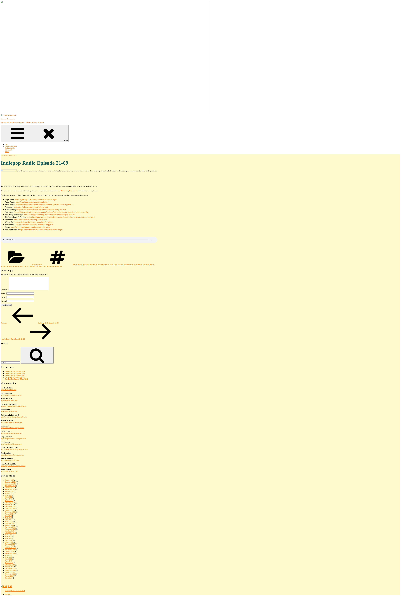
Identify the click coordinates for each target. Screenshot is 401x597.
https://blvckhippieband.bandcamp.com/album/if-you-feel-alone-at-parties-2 (44, 204)
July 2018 (8, 578)
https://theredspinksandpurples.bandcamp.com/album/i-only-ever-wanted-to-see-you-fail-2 (61, 217)
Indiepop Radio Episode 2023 (15, 373)
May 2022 (8, 497)
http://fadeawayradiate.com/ (10, 460)
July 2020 (8, 534)
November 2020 (10, 529)
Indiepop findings (11, 146)
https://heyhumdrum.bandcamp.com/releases (30, 219)
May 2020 (8, 538)
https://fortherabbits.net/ (8, 390)
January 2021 (9, 525)
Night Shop (113, 264)
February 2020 (10, 544)
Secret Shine (137, 264)
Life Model (105, 264)
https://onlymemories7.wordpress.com (13, 439)
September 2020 (10, 533)
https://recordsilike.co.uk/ (9, 411)
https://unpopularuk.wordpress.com (12, 428)
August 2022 (9, 491)
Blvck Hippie (77, 264)
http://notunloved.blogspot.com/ (11, 444)
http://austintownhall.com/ (9, 401)
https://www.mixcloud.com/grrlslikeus (13, 406)
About (7, 152)
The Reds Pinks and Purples (45, 266)
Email (3, 297)
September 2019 (10, 553)
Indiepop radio (10, 148)
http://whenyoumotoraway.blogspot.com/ (14, 449)
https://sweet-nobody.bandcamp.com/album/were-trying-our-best (41, 209)
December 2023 (10, 482)
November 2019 (10, 550)
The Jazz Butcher (29, 266)
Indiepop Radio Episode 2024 (15, 371)
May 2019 (8, 559)
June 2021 (8, 516)
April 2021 (8, 519)
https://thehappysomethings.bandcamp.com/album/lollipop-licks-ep (49, 214)
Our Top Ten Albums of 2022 (15, 377)
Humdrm (92, 264)
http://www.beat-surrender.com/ (11, 395)
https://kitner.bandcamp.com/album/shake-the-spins (30, 227)
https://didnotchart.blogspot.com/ (11, 433)
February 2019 (10, 565)
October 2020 (9, 531)
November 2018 (10, 570)
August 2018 (9, 576)
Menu (66, 140)
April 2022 (8, 499)
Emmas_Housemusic (8, 119)
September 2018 (10, 574)
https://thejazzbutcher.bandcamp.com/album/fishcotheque (41, 229)
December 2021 (10, 506)
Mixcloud (64, 190)
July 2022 (8, 493)
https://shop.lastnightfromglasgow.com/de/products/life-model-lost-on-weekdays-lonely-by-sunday (52, 212)
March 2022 (9, 501)
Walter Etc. (58, 266)
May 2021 (8, 518)
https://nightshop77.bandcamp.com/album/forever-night (36, 199)
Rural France (128, 264)
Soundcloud (73, 190)
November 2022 (10, 486)
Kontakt (7, 594)
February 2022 (10, 503)
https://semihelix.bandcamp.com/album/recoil (31, 207)
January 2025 (9, 480)
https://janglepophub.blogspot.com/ (12, 455)
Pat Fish (120, 264)
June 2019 (8, 557)
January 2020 (9, 546)
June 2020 (8, 536)
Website (3, 301)
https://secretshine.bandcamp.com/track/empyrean (34, 224)
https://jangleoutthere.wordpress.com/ (13, 466)
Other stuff (8, 150)
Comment (5, 290)
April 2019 (8, 561)
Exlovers (86, 264)
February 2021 (10, 523)
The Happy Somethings (15, 266)
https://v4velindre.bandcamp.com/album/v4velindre (34, 222)
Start (6, 144)
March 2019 (9, 563)
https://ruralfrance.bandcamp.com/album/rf (32, 202)
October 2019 (9, 551)
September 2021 (10, 512)
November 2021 (10, 508)
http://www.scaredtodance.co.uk (11, 422)
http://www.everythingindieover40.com (14, 417)
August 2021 (9, 514)
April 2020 (8, 540)
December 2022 (10, 484)
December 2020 (10, 527)
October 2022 (9, 488)
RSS (10, 586)
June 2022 (8, 495)
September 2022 (10, 489)
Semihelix (146, 264)
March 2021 (9, 521)
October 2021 (9, 510)
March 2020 (9, 542)
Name (3, 293)
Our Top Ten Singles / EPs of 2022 (16, 379)
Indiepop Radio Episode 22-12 (15, 375)
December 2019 (10, 548)
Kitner (98, 264)
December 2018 (10, 568)
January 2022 (9, 504)
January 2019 (9, 566)
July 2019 (8, 555)
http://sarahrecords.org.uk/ (9, 471)
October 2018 (9, 572)
